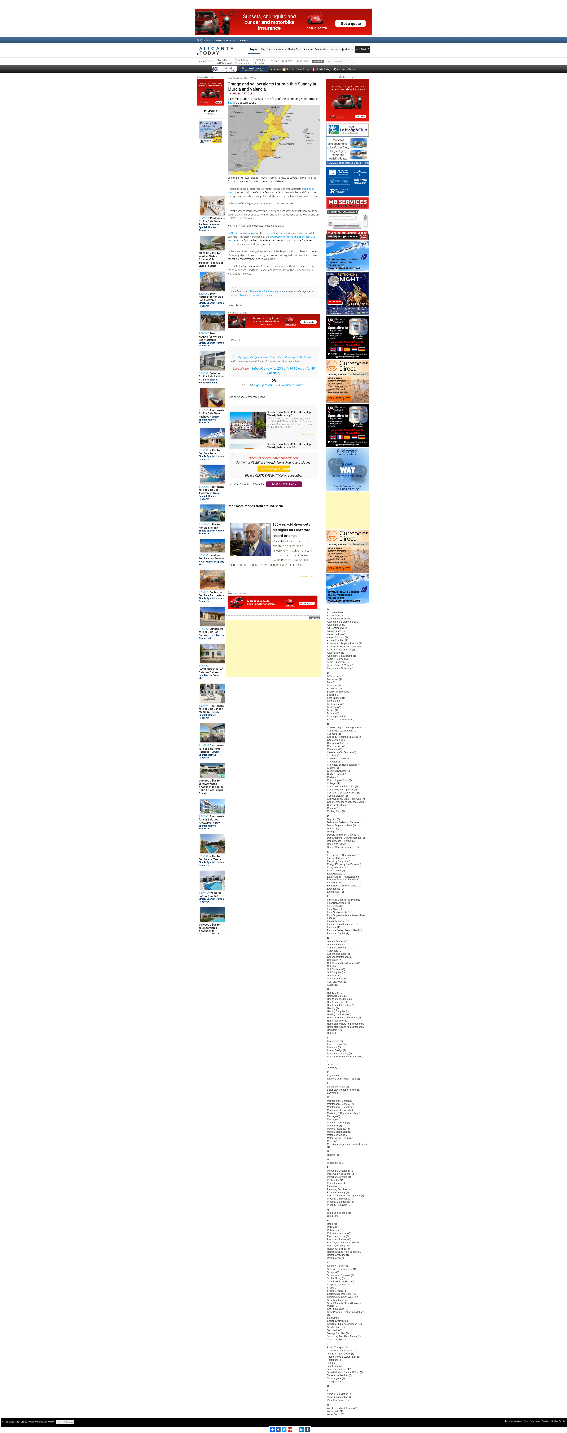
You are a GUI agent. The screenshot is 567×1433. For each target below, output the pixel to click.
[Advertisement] (273, 648)
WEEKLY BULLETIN (240, 40)
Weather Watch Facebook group (266, 291)
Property (287, 61)
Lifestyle (274, 61)
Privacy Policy (529, 1421)
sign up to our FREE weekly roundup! (279, 385)
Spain (231, 102)
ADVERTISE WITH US (222, 40)
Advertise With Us (558, 1421)
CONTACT (208, 40)
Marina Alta (280, 49)
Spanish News (302, 61)
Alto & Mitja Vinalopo (342, 49)
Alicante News (206, 61)
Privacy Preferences (65, 1422)
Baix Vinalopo (322, 49)
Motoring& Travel (260, 61)
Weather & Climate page (252, 295)
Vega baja (266, 49)
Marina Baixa (295, 49)
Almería (249, 233)
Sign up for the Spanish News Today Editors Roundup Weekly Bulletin (275, 357)
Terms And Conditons (513, 1421)
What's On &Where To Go (242, 61)
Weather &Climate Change (224, 61)
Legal (538, 1421)
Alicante (308, 49)
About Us (545, 1421)
